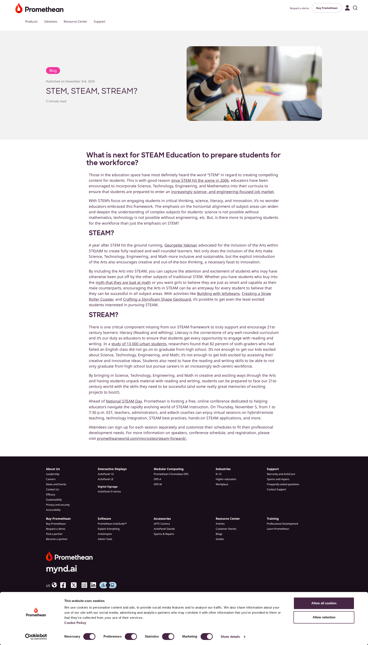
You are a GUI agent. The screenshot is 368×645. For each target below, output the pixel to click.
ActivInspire (105, 534)
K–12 (218, 474)
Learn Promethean (278, 529)
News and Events (56, 484)
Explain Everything (108, 529)
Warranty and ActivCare (281, 474)
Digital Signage (108, 486)
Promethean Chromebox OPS (171, 474)
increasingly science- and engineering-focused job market (222, 191)
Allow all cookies (323, 603)
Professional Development (282, 523)
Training (273, 519)
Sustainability (54, 499)
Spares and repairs (278, 479)
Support (99, 21)
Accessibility (53, 510)
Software (104, 519)
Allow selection (324, 617)
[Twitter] (75, 585)
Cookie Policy (75, 623)
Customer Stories (226, 529)
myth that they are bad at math (123, 282)
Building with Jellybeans (218, 293)
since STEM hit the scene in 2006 (200, 180)
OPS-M (158, 484)
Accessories (162, 519)
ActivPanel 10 (106, 474)
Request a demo (299, 8)
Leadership (52, 474)
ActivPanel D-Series (109, 491)
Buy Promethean (327, 8)
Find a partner (54, 534)
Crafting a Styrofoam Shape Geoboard (157, 299)
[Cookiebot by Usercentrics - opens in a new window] (36, 636)
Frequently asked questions (283, 484)
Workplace (222, 484)
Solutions (50, 21)
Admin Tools (105, 539)
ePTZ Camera (162, 523)
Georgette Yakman (180, 245)
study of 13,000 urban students (138, 343)
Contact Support (276, 489)
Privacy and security (58, 504)
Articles (220, 523)
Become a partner (57, 539)
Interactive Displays (112, 469)
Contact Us (52, 489)
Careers (51, 479)
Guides (220, 539)
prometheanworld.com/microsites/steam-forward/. (142, 438)
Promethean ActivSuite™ (112, 523)
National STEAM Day (124, 401)
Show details (230, 636)
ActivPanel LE (106, 479)
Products (31, 21)
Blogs (219, 534)
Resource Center (75, 21)
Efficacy (50, 494)
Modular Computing (169, 469)
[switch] (131, 636)
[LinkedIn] (95, 585)
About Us (53, 469)
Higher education (226, 479)
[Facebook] (64, 585)
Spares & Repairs (164, 534)
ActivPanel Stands (164, 529)
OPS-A (157, 479)
